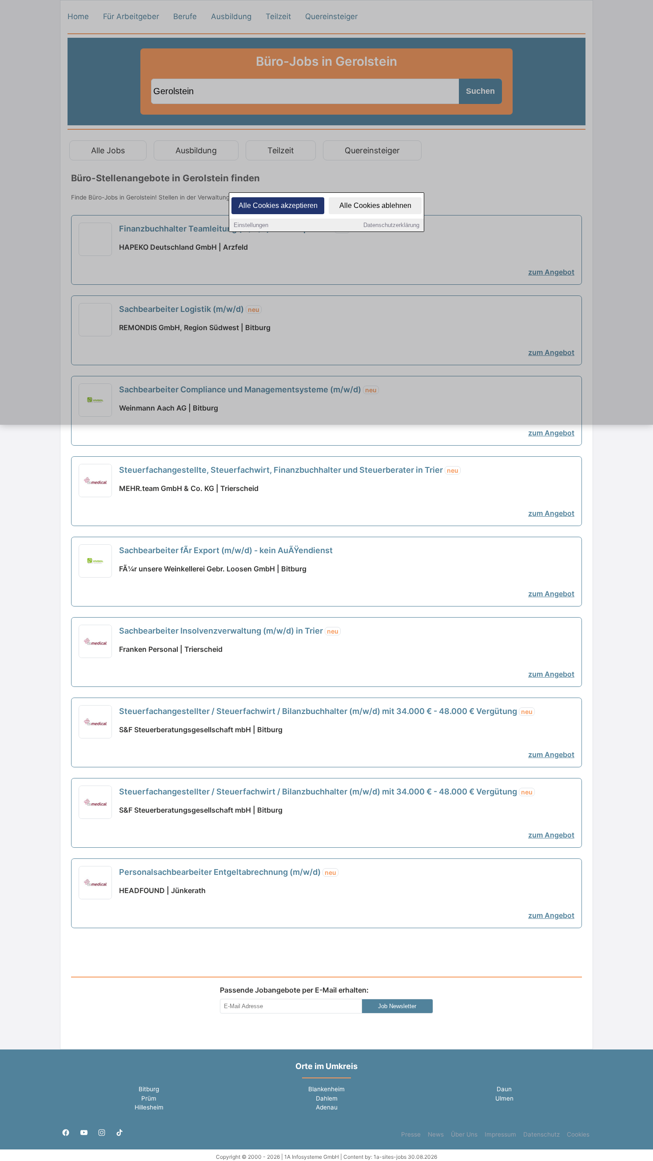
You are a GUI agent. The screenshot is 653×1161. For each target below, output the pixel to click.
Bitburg (149, 1089)
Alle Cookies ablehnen (375, 205)
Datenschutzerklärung (391, 225)
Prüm (148, 1098)
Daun (504, 1089)
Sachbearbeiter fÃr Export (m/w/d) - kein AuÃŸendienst (226, 550)
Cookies (578, 1134)
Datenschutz (541, 1134)
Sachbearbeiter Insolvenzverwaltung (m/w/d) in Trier (228, 630)
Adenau (327, 1107)
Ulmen (504, 1098)
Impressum (500, 1134)
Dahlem (327, 1098)
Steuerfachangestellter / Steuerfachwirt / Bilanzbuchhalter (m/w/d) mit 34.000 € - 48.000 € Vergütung (326, 711)
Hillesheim (149, 1107)
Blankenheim (326, 1089)
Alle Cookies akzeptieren (278, 205)
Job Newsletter (397, 1006)
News (436, 1134)
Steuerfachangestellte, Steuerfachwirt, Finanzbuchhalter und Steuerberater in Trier (288, 470)
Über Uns (464, 1134)
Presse (411, 1134)
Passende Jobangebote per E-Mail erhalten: (294, 989)
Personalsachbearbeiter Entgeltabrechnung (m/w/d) (227, 872)
